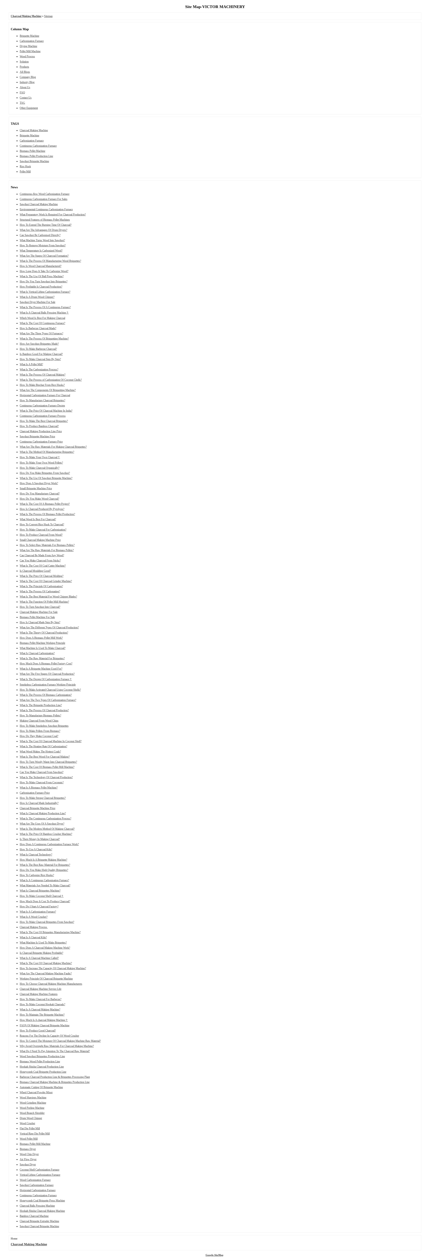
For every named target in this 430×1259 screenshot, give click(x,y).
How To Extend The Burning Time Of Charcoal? (45, 224)
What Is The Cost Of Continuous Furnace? (42, 323)
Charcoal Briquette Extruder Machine (39, 1221)
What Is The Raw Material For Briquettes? (42, 658)
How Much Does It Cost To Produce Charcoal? (45, 901)
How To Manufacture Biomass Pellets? (40, 715)
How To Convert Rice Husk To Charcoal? (42, 524)
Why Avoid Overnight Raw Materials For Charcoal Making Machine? (57, 1046)
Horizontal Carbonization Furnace (38, 1190)
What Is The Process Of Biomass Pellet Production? (47, 514)
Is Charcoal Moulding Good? (35, 570)
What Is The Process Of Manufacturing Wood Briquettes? (50, 260)
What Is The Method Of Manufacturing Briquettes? (47, 451)
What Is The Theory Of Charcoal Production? (44, 632)
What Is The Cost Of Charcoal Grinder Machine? (46, 581)
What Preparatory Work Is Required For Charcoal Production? (53, 214)
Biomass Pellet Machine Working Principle (42, 643)
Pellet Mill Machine (30, 51)
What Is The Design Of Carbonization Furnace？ (46, 679)
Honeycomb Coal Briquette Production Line (43, 1071)
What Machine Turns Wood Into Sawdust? (42, 240)
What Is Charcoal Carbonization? (37, 653)
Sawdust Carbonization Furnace (37, 1185)
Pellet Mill (25, 171)
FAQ (22, 92)
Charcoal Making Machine (34, 130)
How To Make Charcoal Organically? (39, 467)
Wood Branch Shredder (32, 1113)
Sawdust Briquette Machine (34, 161)
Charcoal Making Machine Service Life (40, 988)
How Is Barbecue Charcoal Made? (38, 328)
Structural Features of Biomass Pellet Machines (45, 219)
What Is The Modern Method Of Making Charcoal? (47, 828)
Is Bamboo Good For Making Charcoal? (41, 354)
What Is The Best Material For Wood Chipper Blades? (48, 596)
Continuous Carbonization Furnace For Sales (43, 199)
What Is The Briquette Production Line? (41, 705)
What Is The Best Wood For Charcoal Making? (45, 756)
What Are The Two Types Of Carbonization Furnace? (48, 700)
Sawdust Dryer (28, 1164)
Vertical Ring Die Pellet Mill (35, 1133)
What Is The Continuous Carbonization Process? (45, 818)
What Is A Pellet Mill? (31, 364)
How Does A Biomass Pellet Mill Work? (41, 637)
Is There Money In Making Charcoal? (40, 839)
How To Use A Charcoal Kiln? (36, 849)
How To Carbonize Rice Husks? (37, 875)
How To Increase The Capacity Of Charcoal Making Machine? (53, 968)
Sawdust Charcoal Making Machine (39, 204)
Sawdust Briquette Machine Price (37, 436)
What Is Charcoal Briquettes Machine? (40, 890)
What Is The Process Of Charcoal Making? (42, 374)
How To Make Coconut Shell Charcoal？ (42, 896)
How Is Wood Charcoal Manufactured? (40, 266)
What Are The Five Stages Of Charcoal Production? (47, 673)
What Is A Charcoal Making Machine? (40, 1009)
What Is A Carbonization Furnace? (38, 911)
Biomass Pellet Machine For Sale (37, 617)
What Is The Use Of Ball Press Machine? (42, 276)
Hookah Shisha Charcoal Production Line (42, 1066)
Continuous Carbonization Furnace (38, 145)
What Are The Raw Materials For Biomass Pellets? (47, 550)
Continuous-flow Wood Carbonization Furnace (44, 194)
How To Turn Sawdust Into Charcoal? (40, 606)
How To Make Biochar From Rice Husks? (42, 385)
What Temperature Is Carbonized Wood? (41, 250)
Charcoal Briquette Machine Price (37, 808)
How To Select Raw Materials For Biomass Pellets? (47, 545)
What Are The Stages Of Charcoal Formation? (44, 255)
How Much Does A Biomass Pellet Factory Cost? (46, 663)
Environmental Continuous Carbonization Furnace (46, 209)
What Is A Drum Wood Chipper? (37, 297)
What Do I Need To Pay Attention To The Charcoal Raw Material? (55, 1051)
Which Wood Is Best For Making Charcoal (42, 318)
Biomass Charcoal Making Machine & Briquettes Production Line (55, 1082)
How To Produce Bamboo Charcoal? (39, 426)
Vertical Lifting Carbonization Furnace (40, 1174)
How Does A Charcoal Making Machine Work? (45, 947)
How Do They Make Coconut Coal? (39, 736)
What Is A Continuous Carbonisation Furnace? (44, 880)
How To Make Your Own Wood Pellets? (41, 462)
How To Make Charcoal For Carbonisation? (43, 529)
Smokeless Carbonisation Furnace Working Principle (48, 684)
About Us (25, 87)
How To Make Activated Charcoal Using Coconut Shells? (50, 689)
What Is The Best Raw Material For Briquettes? (45, 864)
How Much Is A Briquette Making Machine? (43, 859)
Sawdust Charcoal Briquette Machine (39, 1226)
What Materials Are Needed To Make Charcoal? (45, 885)
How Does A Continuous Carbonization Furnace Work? (49, 844)
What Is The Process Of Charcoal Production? (44, 710)
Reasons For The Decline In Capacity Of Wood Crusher (49, 1035)
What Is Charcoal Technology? (36, 854)
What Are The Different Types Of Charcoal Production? (49, 627)
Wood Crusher (27, 1123)
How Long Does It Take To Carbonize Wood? (44, 271)
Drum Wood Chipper (31, 1118)
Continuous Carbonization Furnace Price (41, 441)
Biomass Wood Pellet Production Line (40, 1061)
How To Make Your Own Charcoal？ (40, 457)
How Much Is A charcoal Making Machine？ (44, 1020)
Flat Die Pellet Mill (30, 1128)
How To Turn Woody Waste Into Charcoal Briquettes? (48, 761)
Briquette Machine (29, 35)
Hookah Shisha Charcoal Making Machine (42, 1210)
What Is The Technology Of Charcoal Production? (46, 777)
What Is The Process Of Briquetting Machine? (44, 338)
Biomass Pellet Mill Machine (35, 1143)
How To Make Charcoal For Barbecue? (40, 999)
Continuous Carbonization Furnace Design (42, 405)
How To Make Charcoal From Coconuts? (42, 782)
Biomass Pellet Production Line (36, 156)
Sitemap (48, 16)
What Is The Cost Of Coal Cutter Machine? (43, 565)
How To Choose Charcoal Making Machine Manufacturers (51, 983)
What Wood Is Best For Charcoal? (38, 519)
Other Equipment (29, 108)
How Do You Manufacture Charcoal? (40, 493)
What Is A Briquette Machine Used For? (41, 668)
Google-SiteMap (214, 1255)
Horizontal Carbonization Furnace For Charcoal (45, 395)
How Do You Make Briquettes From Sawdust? (45, 473)
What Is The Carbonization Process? (39, 369)
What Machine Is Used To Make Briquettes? (43, 942)
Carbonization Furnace (32, 41)
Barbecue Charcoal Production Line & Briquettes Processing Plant (55, 1077)
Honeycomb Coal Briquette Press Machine (42, 1200)
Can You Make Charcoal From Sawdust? (41, 772)
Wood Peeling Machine (32, 1107)
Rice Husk (25, 166)
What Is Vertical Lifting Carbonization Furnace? (45, 291)
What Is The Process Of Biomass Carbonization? (46, 694)
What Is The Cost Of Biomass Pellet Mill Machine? (47, 767)
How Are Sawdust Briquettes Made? (39, 343)
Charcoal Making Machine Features (39, 994)
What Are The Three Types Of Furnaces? (41, 333)
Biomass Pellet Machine (32, 151)
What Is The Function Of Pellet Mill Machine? (44, 601)
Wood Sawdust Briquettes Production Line (42, 1056)
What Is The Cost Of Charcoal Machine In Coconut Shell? (51, 741)
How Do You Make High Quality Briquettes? (44, 870)
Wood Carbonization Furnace (35, 1180)
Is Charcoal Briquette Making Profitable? (41, 952)
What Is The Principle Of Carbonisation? (41, 586)
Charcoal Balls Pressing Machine (37, 1205)
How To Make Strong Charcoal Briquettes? (43, 797)
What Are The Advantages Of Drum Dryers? (43, 230)
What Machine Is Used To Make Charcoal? (42, 648)
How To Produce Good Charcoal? (38, 1030)
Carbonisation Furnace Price (35, 792)
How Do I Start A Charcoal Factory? (39, 906)
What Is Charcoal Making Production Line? (43, 813)
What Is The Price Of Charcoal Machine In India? (46, 410)
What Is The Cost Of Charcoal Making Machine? (46, 963)
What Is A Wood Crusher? (33, 916)
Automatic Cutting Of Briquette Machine (41, 1087)
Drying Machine (28, 46)
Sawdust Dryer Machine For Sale (37, 302)
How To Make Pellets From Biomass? (40, 731)
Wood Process (27, 56)
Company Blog (28, 77)
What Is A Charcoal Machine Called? (39, 958)
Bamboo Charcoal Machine (34, 1216)
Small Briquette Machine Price (36, 488)
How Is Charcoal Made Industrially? (39, 803)
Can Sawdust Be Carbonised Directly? (40, 235)
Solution (24, 61)
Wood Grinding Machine (33, 1102)
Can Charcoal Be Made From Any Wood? (42, 555)
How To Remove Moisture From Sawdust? (43, 245)
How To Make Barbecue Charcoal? (38, 348)
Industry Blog (27, 82)
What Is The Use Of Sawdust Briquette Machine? (46, 478)
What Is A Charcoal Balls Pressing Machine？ (44, 312)
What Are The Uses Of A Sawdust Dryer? (42, 823)
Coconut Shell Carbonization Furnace (39, 1169)
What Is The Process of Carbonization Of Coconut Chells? (51, 379)
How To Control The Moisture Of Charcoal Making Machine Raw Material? (60, 1040)
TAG (22, 102)
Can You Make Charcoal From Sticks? (40, 560)
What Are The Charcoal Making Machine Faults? (46, 973)
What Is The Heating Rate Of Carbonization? (43, 746)
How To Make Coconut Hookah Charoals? (42, 1004)
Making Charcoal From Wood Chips (39, 720)
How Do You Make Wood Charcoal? (39, 498)
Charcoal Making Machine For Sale (39, 612)
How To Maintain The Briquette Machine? (42, 1014)
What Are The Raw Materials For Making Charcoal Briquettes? (53, 446)
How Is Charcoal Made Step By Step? (40, 622)
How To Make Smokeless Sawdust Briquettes (44, 725)
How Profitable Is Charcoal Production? (41, 286)
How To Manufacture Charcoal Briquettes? (42, 400)
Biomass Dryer (28, 1149)
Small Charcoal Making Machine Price (40, 539)
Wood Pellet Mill (29, 1138)
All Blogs (25, 71)
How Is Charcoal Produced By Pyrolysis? (42, 509)
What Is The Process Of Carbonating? (40, 591)
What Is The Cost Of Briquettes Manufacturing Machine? (50, 932)
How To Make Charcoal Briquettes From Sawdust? (47, 922)
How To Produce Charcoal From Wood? (41, 534)
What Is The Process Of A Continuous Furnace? (45, 307)
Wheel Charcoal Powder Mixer (36, 1092)
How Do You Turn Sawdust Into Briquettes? (43, 281)
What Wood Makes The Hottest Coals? (40, 751)
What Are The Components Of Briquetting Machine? (48, 390)
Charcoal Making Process (34, 927)
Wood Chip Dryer (29, 1154)
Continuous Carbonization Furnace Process (43, 415)
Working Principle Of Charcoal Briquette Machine (46, 978)
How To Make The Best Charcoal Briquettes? (44, 421)
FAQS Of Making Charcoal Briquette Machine (44, 1025)
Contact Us (26, 97)
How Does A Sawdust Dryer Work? (39, 483)
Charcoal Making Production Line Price (41, 431)
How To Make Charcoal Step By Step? (40, 359)
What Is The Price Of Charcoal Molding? (41, 576)
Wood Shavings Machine (33, 1097)
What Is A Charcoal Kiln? (33, 937)
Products (24, 66)
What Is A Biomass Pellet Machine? (39, 787)
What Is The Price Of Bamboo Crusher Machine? (46, 834)
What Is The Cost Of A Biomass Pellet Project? (45, 503)
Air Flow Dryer (28, 1159)
